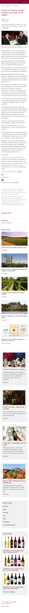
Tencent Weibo (8, 215)
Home (2, 6)
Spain (4, 519)
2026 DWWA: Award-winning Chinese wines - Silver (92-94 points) (13, 569)
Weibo (2, 215)
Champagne (6, 522)
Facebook (6, 177)
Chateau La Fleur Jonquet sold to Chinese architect (12, 293)
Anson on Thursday (6, 343)
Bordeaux (5, 506)
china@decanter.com (6, 203)
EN (24, 1)
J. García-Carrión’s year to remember (14, 369)
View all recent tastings (9, 591)
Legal (2, 603)
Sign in (3, 223)
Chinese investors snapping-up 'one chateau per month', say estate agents (14, 270)
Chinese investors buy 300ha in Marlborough (13, 247)
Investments (15, 6)
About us (19, 196)
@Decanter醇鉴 (17, 171)
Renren (13, 215)
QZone (11, 215)
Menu (2, 1)
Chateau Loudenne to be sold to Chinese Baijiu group (14, 316)
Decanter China (14, 2)
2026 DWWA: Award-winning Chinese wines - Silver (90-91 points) (13, 587)
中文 (27, 1)
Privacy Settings (5, 606)
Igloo (10, 603)
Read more (6, 382)
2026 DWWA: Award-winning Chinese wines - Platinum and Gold (13, 551)
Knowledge (8, 6)
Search (5, 1)
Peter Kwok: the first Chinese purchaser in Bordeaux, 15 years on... (13, 339)
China (4, 509)
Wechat (5, 215)
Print (21, 215)
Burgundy (5, 512)
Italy (4, 515)
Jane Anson (6, 19)
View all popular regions (9, 525)
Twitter (16, 215)
